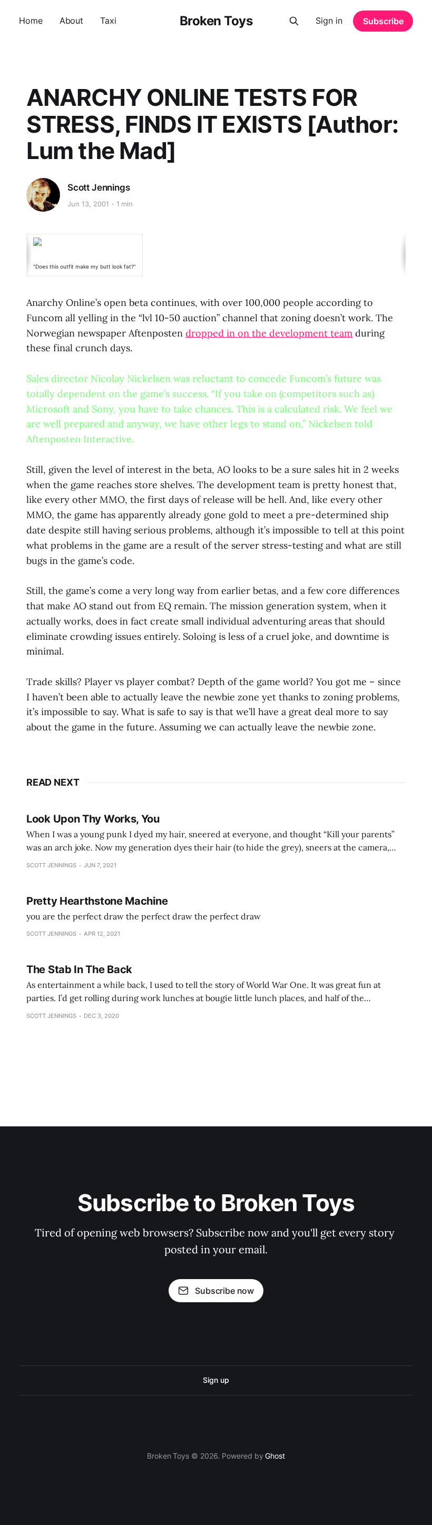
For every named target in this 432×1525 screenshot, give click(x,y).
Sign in (329, 20)
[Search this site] (294, 21)
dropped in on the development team (268, 333)
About (72, 20)
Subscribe (383, 21)
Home (31, 20)
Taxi (108, 20)
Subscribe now (224, 1290)
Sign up (216, 1379)
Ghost (275, 1455)
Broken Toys (216, 21)
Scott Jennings (98, 187)
